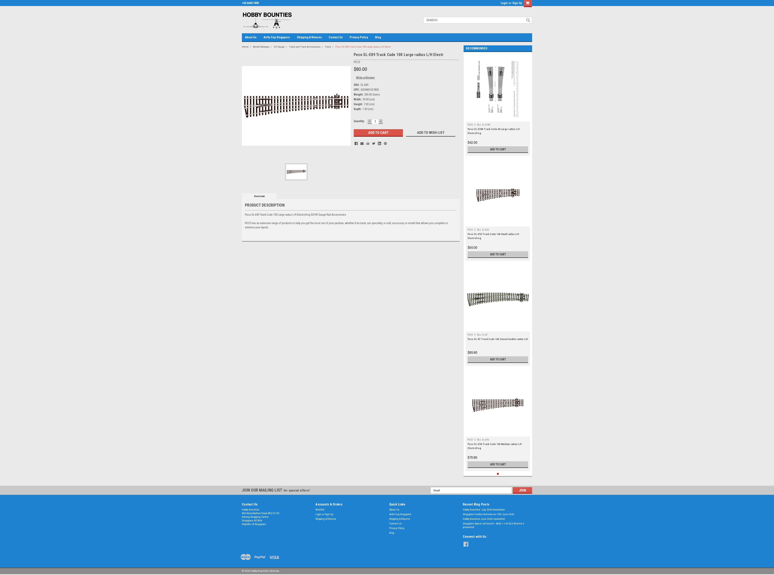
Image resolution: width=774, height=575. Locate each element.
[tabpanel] (498, 105)
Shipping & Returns (309, 37)
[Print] (367, 143)
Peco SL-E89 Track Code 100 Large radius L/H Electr (363, 47)
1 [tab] (498, 474)
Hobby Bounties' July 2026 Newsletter (484, 509)
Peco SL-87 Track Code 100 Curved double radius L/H (498, 339)
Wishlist (320, 509)
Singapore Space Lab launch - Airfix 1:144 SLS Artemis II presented (493, 525)
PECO (470, 124)
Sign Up (517, 3)
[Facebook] (356, 143)
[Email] (362, 143)
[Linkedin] (379, 143)
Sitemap (274, 571)
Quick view (498, 223)
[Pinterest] (385, 143)
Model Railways (261, 47)
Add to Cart (498, 149)
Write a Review (365, 77)
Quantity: (359, 121)
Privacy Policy (359, 37)
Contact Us (336, 37)
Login (504, 3)
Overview (259, 196)
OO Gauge (279, 47)
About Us (250, 37)
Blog (378, 37)
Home (245, 47)
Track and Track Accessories (304, 47)
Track (328, 47)
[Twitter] (373, 143)
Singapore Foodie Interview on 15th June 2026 (488, 514)
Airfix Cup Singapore (276, 37)
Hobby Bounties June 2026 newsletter (484, 519)
